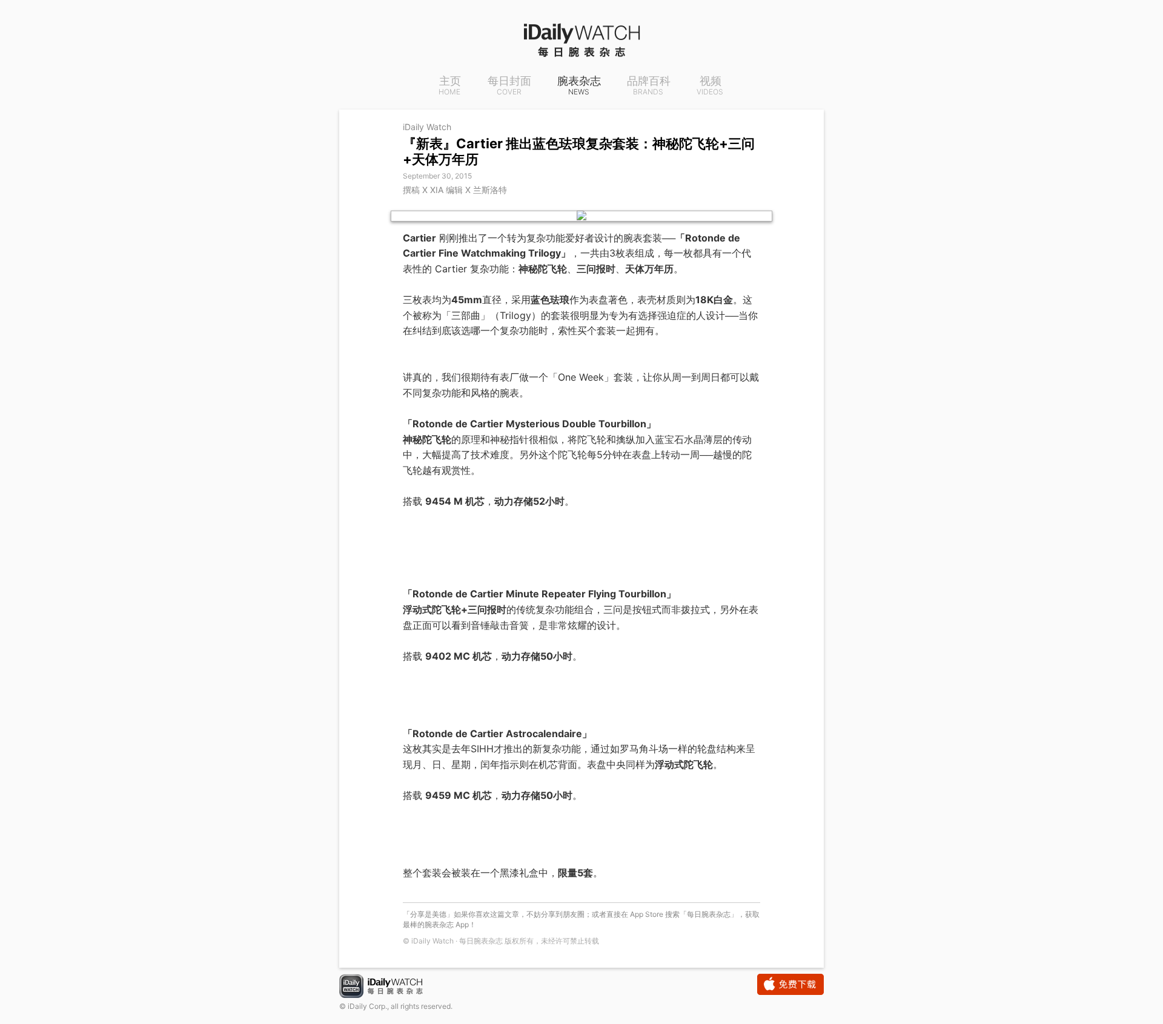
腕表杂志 (579, 86)
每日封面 (509, 86)
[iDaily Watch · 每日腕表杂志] (581, 39)
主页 (450, 86)
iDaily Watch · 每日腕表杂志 (390, 987)
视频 (710, 86)
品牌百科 (649, 86)
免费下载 (790, 984)
